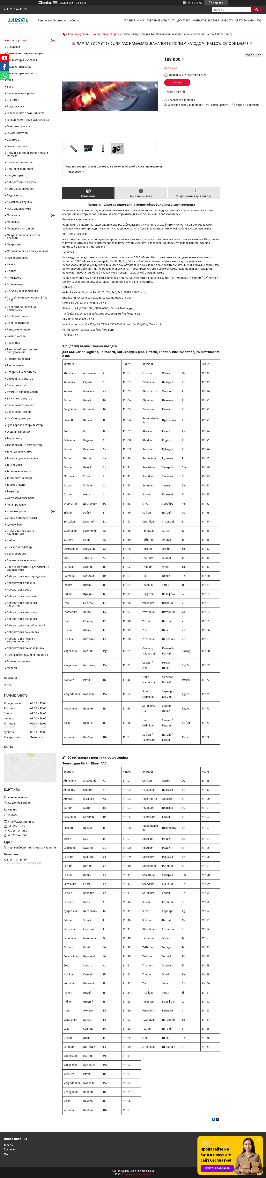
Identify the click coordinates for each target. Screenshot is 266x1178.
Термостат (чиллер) (19, 478)
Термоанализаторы (19, 471)
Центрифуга (14, 524)
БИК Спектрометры (19, 398)
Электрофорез (16, 553)
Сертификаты (245, 20)
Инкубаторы (15, 175)
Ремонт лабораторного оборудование (22, 351)
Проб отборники (17, 316)
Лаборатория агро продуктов (26, 576)
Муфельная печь (17, 258)
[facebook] (213, 1120)
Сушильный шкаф (18, 431)
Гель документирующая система (28, 119)
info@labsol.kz (17, 826)
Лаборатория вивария (21, 583)
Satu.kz (150, 1170)
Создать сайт (67, 2)
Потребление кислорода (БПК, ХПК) (27, 299)
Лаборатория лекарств (22, 619)
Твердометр (15, 438)
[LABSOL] (18, 20)
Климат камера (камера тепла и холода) (27, 154)
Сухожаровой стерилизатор (25, 425)
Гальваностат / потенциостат (25, 113)
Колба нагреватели (19, 162)
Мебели (12, 668)
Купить (177, 82)
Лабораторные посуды (21, 182)
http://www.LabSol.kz (21, 822)
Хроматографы (16, 511)
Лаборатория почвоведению (25, 648)
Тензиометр (14, 465)
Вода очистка (15, 106)
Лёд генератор (16, 195)
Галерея (213, 20)
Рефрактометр (16, 365)
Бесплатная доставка (181, 100)
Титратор (13, 491)
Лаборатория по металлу (23, 632)
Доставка (183, 20)
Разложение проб (18, 329)
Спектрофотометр (19, 412)
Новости (227, 20)
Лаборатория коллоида (22, 612)
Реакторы (13, 343)
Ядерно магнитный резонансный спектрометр (28, 568)
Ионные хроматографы (22, 518)
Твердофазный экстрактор (24, 445)
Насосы (11, 264)
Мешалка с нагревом (20, 228)
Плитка (11, 271)
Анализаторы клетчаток (22, 73)
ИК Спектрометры (19, 418)
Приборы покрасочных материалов (22, 308)
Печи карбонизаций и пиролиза (27, 654)
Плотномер (14, 277)
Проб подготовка (18, 323)
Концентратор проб (20, 169)
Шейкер (12, 540)
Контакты (199, 20)
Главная (129, 20)
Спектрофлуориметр (20, 405)
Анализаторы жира (19, 66)
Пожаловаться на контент (138, 1174)
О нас (141, 20)
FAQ (258, 20)
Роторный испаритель (21, 372)
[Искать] (256, 9)
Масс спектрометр (19, 208)
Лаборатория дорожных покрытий (22, 604)
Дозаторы (13, 139)
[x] (217, 1120)
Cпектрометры (16, 385)
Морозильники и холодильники (27, 251)
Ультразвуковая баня (20, 498)
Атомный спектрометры (22, 392)
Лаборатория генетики (22, 596)
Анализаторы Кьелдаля (22, 60)
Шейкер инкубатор (19, 547)
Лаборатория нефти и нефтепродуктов (21, 640)
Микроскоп (14, 244)
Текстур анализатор (20, 451)
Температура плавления (22, 458)
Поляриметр (15, 284)
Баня (10, 80)
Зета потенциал (17, 146)
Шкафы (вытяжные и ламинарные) (20, 533)
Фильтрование (16, 504)
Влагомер (13, 100)
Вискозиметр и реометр (22, 93)
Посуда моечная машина (22, 291)
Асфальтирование (18, 661)
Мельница (13, 215)
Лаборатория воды (19, 589)
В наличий (13, 47)
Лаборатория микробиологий (26, 625)
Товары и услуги (159, 20)
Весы (10, 86)
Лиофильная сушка (19, 202)
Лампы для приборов (105, 34)
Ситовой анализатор (20, 378)
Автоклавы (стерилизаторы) (25, 53)
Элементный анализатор (22, 560)
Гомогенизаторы (17, 133)
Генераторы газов (18, 126)
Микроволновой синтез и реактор (23, 237)
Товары (8, 1145)
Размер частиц (16, 336)
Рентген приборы (18, 358)
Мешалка (13, 222)
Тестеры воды (16, 484)
